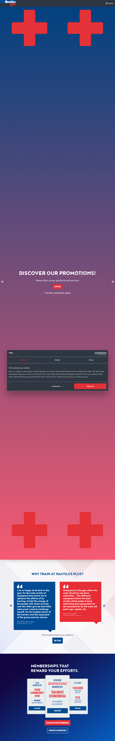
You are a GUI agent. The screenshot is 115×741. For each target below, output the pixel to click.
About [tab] (91, 360)
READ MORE (37, 708)
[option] (57, 282)
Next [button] (113, 282)
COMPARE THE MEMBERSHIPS (57, 730)
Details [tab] (57, 360)
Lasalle (30, 623)
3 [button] (61, 558)
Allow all (90, 386)
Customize (56, 386)
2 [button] (57, 558)
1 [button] (54, 558)
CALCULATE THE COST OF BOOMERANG (57, 723)
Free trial (57, 640)
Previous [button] (2, 282)
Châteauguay (78, 615)
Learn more (57, 287)
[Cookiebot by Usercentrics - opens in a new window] (96, 353)
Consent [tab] (23, 360)
